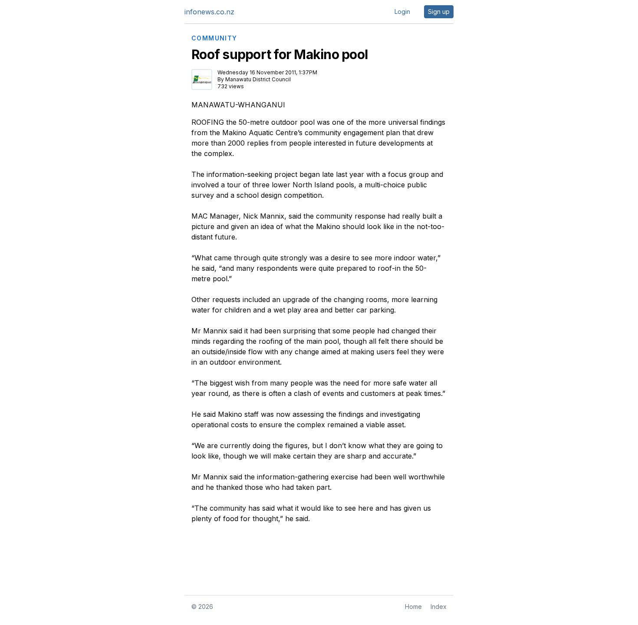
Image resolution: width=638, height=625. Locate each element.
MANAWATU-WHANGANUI (238, 104)
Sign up (439, 11)
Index (439, 606)
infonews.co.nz (209, 11)
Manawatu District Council (258, 79)
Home (413, 606)
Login (402, 11)
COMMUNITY (214, 38)
